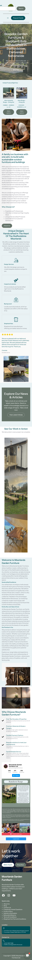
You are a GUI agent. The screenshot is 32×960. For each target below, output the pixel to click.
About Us (7, 226)
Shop (5, 906)
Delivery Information (10, 913)
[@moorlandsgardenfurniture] (5, 766)
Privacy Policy (8, 911)
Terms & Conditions (10, 917)
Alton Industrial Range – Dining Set (8, 101)
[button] (27, 955)
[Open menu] (8, 18)
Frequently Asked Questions (13, 909)
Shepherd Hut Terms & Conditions (15, 919)
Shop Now (16, 70)
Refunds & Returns (10, 915)
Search (21, 8)
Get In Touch (8, 865)
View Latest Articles (16, 415)
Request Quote (18, 18)
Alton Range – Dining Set (22, 101)
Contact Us (7, 907)
